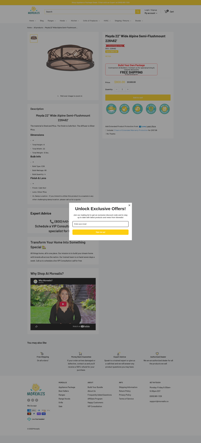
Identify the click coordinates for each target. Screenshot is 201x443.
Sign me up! (100, 232)
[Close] (129, 205)
